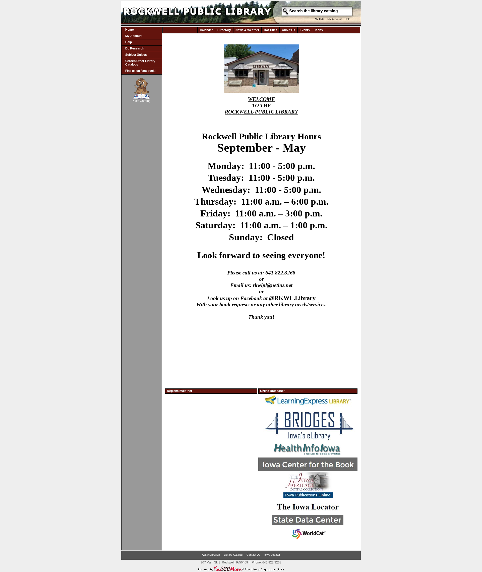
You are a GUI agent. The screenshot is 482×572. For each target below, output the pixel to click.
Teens (318, 30)
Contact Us (253, 554)
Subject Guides (136, 54)
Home (129, 29)
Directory (224, 30)
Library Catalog (233, 554)
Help (347, 19)
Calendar (206, 30)
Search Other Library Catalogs (140, 62)
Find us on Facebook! (140, 71)
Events (305, 30)
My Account (334, 19)
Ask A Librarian (211, 554)
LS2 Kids (319, 19)
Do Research (134, 48)
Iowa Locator (272, 554)
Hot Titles (270, 30)
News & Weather (247, 30)
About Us (288, 30)
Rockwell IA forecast (211, 452)
